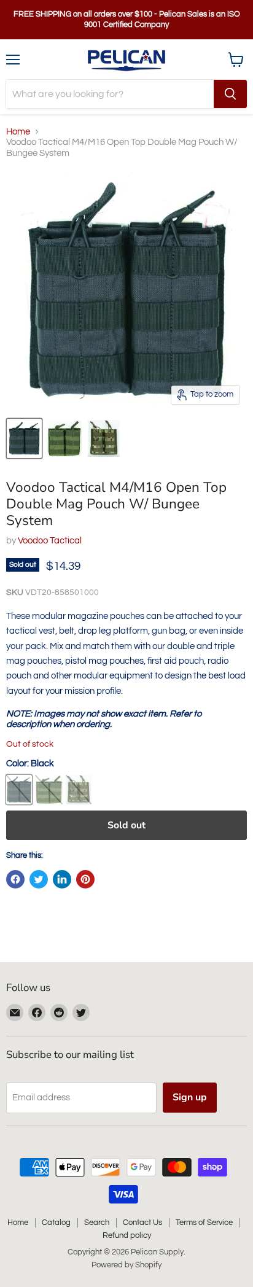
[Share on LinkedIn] (62, 879)
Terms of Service (204, 1222)
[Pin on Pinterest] (85, 879)
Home (18, 131)
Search (96, 1222)
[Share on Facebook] (15, 879)
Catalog (56, 1222)
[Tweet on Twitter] (38, 879)
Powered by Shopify (126, 1265)
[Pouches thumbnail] (24, 438)
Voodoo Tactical (50, 540)
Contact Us (142, 1222)
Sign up (190, 1097)
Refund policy (127, 1235)
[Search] (230, 94)
